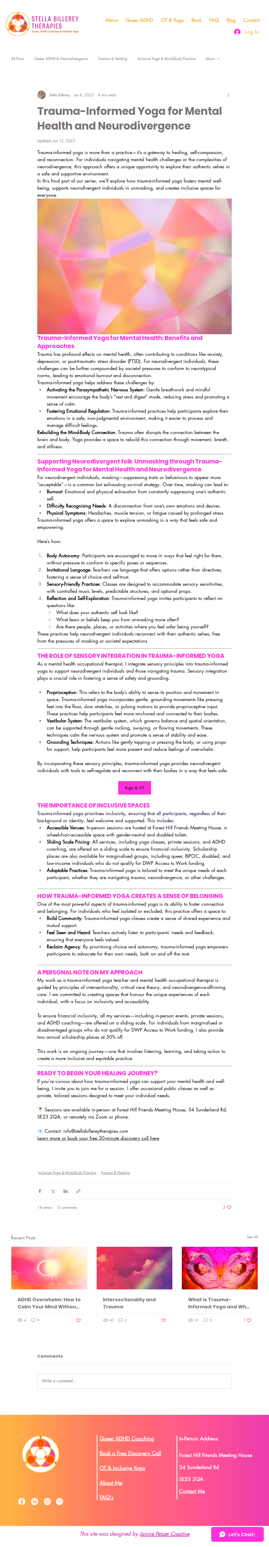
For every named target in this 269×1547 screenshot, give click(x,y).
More (210, 58)
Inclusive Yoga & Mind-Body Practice (166, 58)
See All (252, 1236)
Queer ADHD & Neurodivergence (61, 58)
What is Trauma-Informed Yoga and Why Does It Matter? (218, 1303)
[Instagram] (47, 1501)
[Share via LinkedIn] (65, 1191)
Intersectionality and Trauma (129, 1303)
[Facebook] (21, 1501)
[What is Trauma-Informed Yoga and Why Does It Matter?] (220, 1268)
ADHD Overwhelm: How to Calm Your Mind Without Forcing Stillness (49, 1303)
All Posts (17, 58)
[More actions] (228, 95)
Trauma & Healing (112, 58)
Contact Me (192, 1491)
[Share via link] (78, 1191)
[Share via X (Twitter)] (52, 1191)
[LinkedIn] (34, 1501)
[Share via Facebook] (39, 1191)
